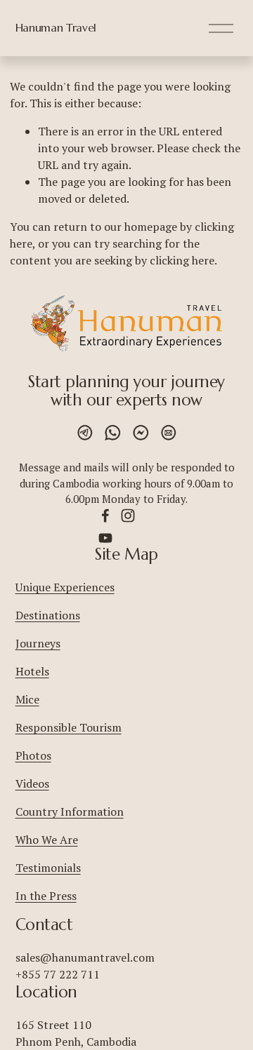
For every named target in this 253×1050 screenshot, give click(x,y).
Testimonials (48, 867)
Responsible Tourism (68, 727)
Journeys (37, 643)
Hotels (32, 671)
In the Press (46, 895)
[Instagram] (128, 516)
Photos (33, 755)
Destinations (47, 615)
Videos (32, 783)
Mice (27, 699)
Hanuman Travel (56, 27)
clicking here (182, 260)
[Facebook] (105, 516)
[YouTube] (105, 538)
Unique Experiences (65, 587)
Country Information (69, 811)
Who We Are (46, 839)
